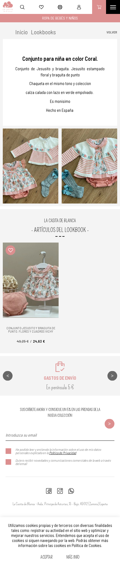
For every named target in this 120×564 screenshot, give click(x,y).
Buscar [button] (22, 7)
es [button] (60, 7)
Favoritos (41, 7)
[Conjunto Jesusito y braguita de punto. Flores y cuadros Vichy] (31, 280)
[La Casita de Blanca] (6, 7)
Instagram (60, 491)
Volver (112, 32)
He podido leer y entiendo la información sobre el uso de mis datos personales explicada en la (58, 451)
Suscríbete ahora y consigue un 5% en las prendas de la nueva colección (60, 412)
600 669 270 (71, 491)
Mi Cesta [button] (99, 7)
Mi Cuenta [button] (79, 7)
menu (113, 7)
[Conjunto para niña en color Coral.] (30, 166)
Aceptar (46, 557)
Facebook (49, 491)
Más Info (73, 557)
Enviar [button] (109, 424)
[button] (10, 250)
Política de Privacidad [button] (62, 453)
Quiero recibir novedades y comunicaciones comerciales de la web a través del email (63, 462)
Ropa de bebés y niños (60, 18)
